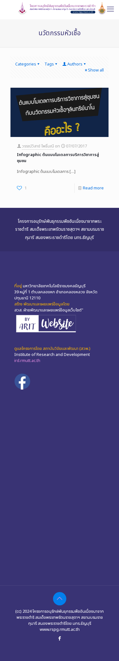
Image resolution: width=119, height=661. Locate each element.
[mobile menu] (110, 9)
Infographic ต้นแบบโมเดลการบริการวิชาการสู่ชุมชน (58, 158)
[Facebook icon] (59, 638)
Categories (25, 64)
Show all (96, 70)
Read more (93, 188)
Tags (49, 64)
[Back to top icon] (59, 598)
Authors (75, 64)
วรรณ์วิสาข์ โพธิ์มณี (38, 146)
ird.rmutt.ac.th (27, 361)
